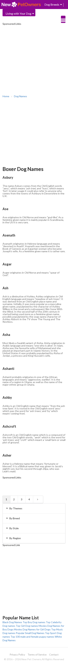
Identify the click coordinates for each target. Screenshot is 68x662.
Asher (7, 455)
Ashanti (8, 368)
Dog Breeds (51, 4)
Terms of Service (37, 654)
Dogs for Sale (45, 20)
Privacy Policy (17, 654)
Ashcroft (9, 426)
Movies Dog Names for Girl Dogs (32, 629)
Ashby (7, 397)
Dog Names (20, 96)
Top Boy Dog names (34, 622)
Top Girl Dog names (27, 625)
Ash (5, 288)
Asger (7, 264)
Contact (54, 654)
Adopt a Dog (45, 13)
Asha (6, 334)
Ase (5, 209)
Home (6, 96)
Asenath (9, 235)
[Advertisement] (34, 59)
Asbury (8, 177)
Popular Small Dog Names (30, 633)
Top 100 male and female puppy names (32, 636)
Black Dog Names (12, 622)
